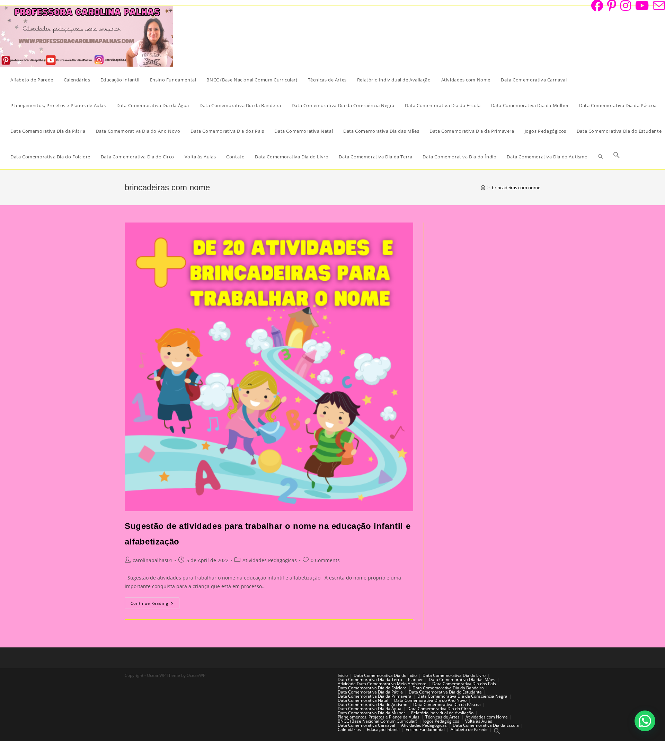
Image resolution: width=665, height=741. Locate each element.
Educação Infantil (383, 729)
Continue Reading (155, 604)
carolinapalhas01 (152, 560)
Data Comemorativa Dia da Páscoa (447, 704)
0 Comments (325, 560)
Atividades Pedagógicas (269, 560)
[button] (645, 721)
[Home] (483, 187)
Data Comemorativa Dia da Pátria (370, 692)
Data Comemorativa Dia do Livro (454, 675)
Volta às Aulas (478, 721)
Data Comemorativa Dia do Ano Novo (430, 700)
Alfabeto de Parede (469, 729)
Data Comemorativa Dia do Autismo (372, 704)
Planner (415, 679)
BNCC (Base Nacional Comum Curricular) (377, 721)
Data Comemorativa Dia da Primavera (374, 696)
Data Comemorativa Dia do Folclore (372, 688)
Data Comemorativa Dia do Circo (439, 709)
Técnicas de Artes (442, 717)
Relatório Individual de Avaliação (442, 713)
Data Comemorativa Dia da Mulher (371, 713)
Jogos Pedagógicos (441, 721)
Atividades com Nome (487, 717)
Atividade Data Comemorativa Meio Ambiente (382, 684)
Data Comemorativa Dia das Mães (462, 679)
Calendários (349, 729)
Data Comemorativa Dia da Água (369, 709)
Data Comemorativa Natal (363, 700)
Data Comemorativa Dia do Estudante (445, 692)
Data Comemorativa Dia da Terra (370, 679)
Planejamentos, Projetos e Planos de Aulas (378, 717)
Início (343, 675)
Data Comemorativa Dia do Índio (385, 675)
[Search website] (600, 156)
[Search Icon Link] (616, 156)
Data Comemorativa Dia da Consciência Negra (462, 696)
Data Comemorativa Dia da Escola (486, 725)
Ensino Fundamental (425, 729)
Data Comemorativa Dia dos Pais (464, 684)
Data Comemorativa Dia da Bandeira (448, 688)
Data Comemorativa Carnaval (366, 725)
